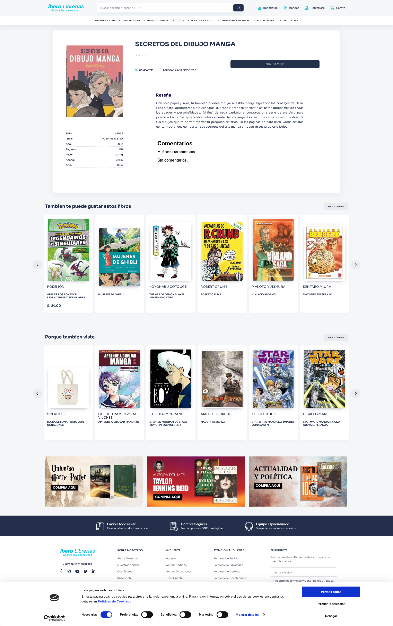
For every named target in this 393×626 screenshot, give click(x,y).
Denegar (331, 616)
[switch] (147, 614)
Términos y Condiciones (305, 580)
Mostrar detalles (247, 614)
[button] (144, 70)
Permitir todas (331, 591)
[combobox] (171, 7)
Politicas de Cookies (113, 601)
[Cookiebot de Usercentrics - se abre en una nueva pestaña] (54, 618)
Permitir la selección (331, 604)
